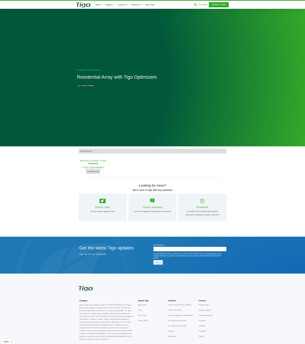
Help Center (149, 5)
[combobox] (8, 341)
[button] (99, 5)
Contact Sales (219, 5)
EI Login (203, 5)
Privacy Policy (212, 254)
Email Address (158, 245)
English (6, 342)
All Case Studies (86, 86)
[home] (83, 5)
